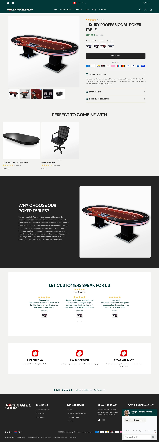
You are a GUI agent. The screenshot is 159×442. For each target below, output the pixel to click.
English (7, 432)
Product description (97, 74)
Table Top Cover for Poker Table (15, 162)
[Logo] (20, 9)
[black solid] (103, 46)
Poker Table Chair (48, 162)
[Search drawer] (140, 9)
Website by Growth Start (84, 432)
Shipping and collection (99, 99)
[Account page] (145, 9)
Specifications (95, 92)
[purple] (96, 46)
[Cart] (150, 9)
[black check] (89, 46)
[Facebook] (12, 2)
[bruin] (111, 46)
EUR (19, 432)
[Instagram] (8, 2)
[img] (79, 289)
